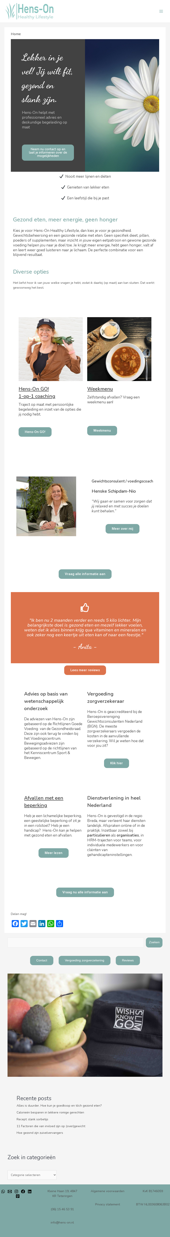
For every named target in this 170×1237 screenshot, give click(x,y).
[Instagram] (16, 1191)
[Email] (10, 1191)
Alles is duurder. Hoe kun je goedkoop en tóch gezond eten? (59, 1106)
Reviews (128, 960)
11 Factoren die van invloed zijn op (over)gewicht (51, 1126)
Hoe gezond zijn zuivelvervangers (40, 1133)
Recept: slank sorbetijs (32, 1119)
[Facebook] (23, 1191)
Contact (41, 960)
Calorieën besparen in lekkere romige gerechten (50, 1112)
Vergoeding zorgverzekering (84, 960)
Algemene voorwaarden (107, 1191)
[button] (48, 153)
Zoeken (154, 942)
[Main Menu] (161, 11)
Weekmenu (100, 389)
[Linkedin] (30, 1191)
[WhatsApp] (3, 1191)
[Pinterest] (18, 1196)
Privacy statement (107, 1204)
